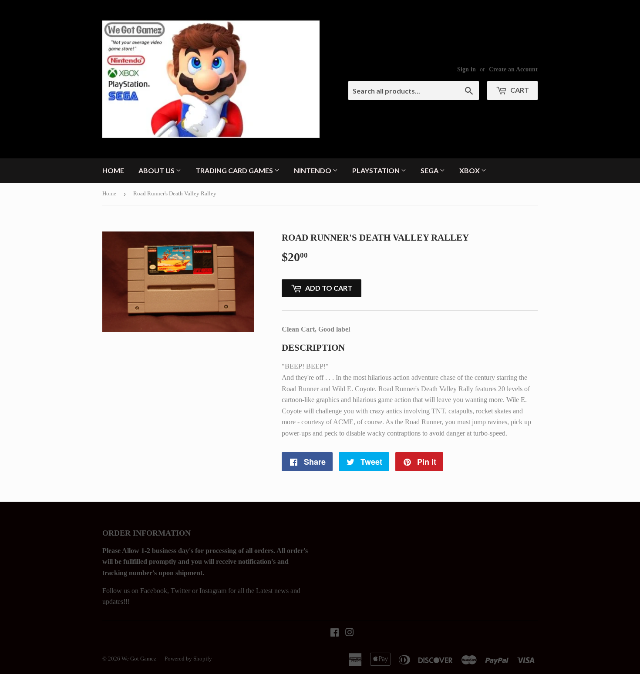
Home (113, 170)
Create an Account (513, 69)
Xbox (470, 170)
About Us (157, 170)
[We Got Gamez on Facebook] (334, 633)
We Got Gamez (138, 658)
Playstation (376, 170)
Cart (519, 90)
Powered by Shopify (188, 658)
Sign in (466, 69)
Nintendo (313, 170)
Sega (430, 170)
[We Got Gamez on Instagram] (349, 633)
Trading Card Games (234, 170)
